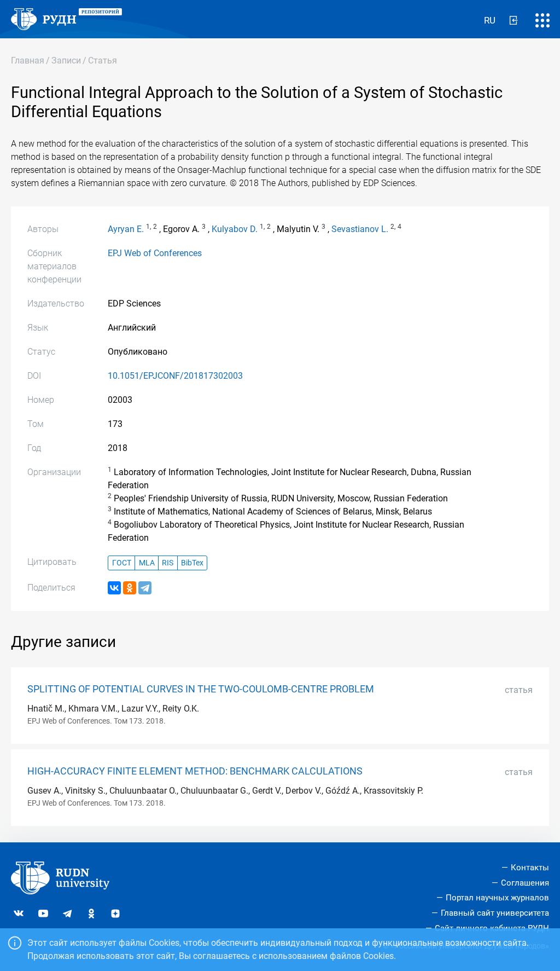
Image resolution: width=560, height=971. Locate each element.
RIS (167, 563)
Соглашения (525, 883)
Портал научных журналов (497, 898)
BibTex (192, 563)
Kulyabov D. (235, 229)
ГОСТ (121, 563)
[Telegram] (144, 587)
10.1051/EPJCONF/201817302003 (175, 376)
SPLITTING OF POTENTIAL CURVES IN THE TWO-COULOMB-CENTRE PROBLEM (200, 689)
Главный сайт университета (495, 913)
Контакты (530, 867)
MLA (147, 563)
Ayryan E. (126, 229)
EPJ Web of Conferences (155, 253)
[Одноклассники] (129, 587)
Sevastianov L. (359, 229)
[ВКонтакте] (114, 587)
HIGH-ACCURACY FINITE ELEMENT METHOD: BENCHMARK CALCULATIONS (195, 771)
